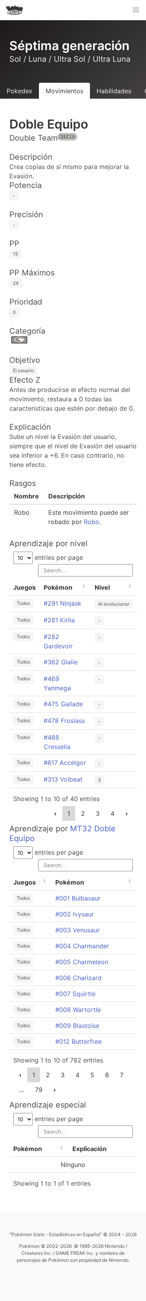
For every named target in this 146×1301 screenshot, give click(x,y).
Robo (91, 522)
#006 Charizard (78, 978)
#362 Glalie (60, 662)
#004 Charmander (82, 946)
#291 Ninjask (62, 603)
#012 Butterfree (78, 1041)
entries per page (58, 557)
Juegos (24, 587)
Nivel (102, 587)
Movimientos (64, 91)
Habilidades (114, 91)
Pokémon (58, 587)
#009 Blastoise (77, 1025)
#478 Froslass (64, 721)
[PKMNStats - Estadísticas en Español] (14, 10)
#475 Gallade (63, 704)
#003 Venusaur (77, 930)
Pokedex (19, 91)
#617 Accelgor (65, 762)
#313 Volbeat (63, 779)
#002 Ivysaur (74, 914)
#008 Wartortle (78, 1010)
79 (38, 1090)
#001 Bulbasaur (77, 898)
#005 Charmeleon (81, 962)
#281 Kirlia (59, 620)
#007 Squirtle (75, 994)
